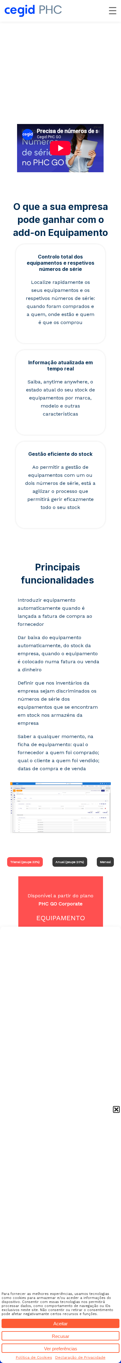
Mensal (105, 862)
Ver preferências (60, 1348)
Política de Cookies (34, 1357)
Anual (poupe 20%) (70, 862)
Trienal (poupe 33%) (25, 862)
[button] (116, 1109)
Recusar (60, 1336)
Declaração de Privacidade (80, 1357)
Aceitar (60, 1323)
